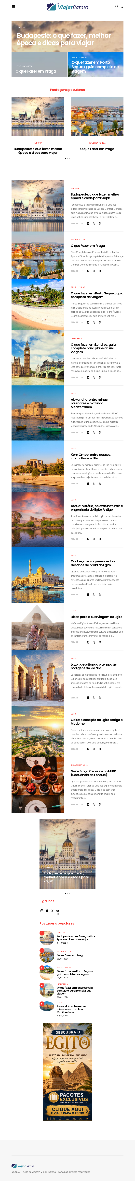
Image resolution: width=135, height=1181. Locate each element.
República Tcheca (23, 66)
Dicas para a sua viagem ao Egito (96, 616)
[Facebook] (47, 912)
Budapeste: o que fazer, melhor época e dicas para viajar (64, 39)
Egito (73, 393)
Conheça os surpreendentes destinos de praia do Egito (93, 563)
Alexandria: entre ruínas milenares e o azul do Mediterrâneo (89, 403)
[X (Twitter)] (52, 912)
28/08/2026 (62, 959)
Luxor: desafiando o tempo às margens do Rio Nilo (94, 666)
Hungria (21, 27)
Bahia (74, 57)
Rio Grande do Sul (80, 765)
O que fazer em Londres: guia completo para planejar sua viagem (93, 348)
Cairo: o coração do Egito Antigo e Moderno (97, 722)
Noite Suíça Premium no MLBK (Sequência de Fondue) (93, 773)
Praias (84, 57)
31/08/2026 (62, 943)
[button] (122, 6)
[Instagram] (42, 912)
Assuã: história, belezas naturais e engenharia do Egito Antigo (97, 508)
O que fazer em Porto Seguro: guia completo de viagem (95, 67)
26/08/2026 (62, 997)
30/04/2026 (62, 1016)
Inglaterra (76, 338)
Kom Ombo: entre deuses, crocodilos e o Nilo (91, 456)
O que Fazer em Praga (35, 71)
